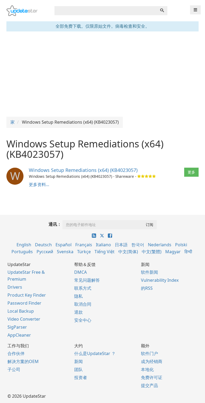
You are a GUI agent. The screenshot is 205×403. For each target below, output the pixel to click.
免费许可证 (151, 377)
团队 (78, 369)
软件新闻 (149, 272)
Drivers (14, 287)
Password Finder (24, 303)
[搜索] (162, 10)
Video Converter (23, 319)
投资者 (80, 377)
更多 (191, 172)
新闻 (78, 361)
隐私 (78, 296)
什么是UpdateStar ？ (95, 353)
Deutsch (43, 245)
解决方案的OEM (23, 361)
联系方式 (82, 288)
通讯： (55, 224)
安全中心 (82, 320)
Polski (181, 245)
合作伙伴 (16, 353)
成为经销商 (151, 361)
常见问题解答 (87, 280)
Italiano (103, 245)
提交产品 (149, 385)
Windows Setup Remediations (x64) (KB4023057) (83, 170)
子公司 (13, 369)
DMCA (80, 272)
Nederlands (159, 245)
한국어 (137, 245)
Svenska (65, 252)
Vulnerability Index (160, 280)
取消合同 (82, 304)
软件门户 (149, 353)
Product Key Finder (26, 295)
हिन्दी (188, 252)
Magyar (173, 252)
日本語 (121, 245)
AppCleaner (19, 335)
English (24, 245)
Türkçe (84, 252)
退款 (78, 312)
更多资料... (39, 184)
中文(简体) (128, 252)
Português (22, 252)
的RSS (147, 288)
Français (83, 245)
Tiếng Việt (104, 252)
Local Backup (20, 311)
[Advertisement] (102, 74)
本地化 (147, 369)
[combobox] (105, 10)
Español (64, 245)
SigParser (17, 327)
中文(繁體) (151, 252)
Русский (45, 252)
